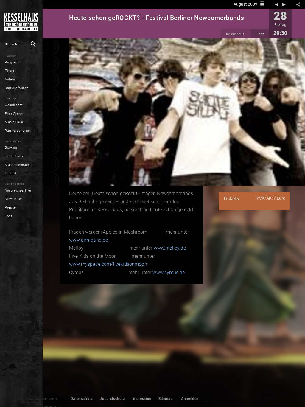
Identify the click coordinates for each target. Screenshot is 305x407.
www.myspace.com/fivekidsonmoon (108, 264)
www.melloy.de (170, 248)
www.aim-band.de (88, 240)
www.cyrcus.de (168, 272)
